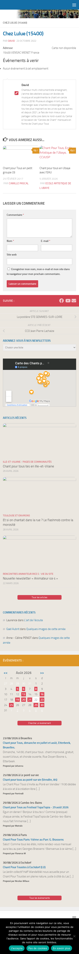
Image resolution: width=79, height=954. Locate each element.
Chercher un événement (39, 723)
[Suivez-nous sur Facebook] (61, 300)
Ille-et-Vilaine (12, 461)
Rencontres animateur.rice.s (21, 573)
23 (42, 699)
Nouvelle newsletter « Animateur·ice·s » (30, 578)
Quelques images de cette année (46, 629)
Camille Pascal (19, 183)
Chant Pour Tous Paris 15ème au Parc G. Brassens (33, 839)
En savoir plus (61, 948)
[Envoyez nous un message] (74, 300)
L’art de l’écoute (33, 620)
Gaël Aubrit (12, 629)
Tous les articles (39, 597)
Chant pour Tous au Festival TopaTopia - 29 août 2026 (35, 807)
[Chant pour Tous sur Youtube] (67, 300)
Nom (10, 241)
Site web (12, 254)
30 (42, 705)
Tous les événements (39, 898)
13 (23, 694)
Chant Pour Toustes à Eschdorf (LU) (24, 867)
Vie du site (47, 573)
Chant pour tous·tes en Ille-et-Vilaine (28, 466)
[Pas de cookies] (74, 936)
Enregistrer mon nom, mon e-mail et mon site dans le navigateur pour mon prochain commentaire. (38, 272)
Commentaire (15, 215)
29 (35, 705)
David (11, 40)
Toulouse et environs (16, 515)
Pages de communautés (37, 461)
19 (17, 699)
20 (23, 699)
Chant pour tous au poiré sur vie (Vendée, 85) (30, 779)
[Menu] (74, 5)
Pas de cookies (37, 948)
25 (11, 705)
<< (5, 673)
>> (42, 673)
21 (29, 699)
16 (42, 694)
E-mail (45, 241)
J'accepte (17, 948)
